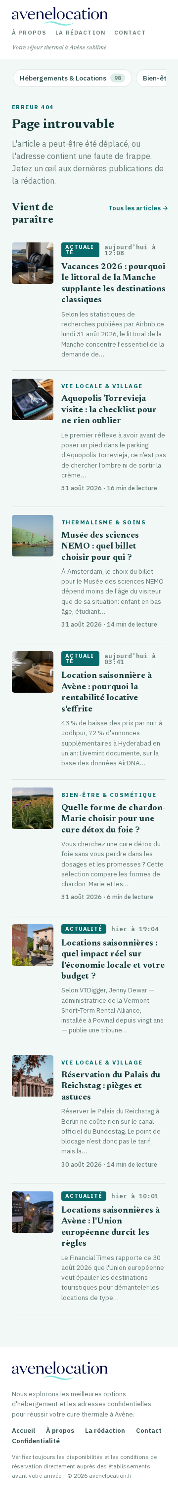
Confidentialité (36, 1441)
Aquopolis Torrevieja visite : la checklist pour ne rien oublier (109, 410)
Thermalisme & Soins (103, 522)
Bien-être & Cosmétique (109, 795)
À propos (29, 33)
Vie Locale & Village (102, 386)
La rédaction (80, 33)
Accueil (23, 1430)
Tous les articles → (137, 208)
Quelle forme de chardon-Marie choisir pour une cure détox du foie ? (113, 819)
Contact (130, 33)
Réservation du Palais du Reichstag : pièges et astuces (110, 1086)
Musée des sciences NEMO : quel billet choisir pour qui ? (100, 547)
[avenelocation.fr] (60, 16)
